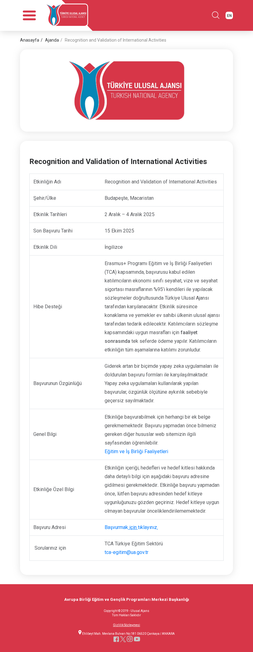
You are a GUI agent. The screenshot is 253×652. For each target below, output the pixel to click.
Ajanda (52, 40)
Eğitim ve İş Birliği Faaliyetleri (136, 451)
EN (229, 16)
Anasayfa (29, 40)
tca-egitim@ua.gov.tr (126, 552)
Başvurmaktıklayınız (131, 527)
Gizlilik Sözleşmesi (126, 625)
